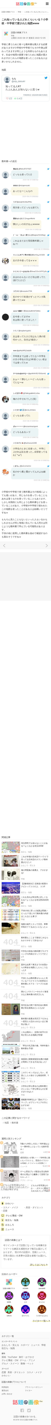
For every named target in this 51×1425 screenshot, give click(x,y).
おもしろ (9, 1224)
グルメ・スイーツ (10, 1363)
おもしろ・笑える (28, 865)
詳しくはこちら (37, 1265)
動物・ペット (27, 1363)
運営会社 (5, 1390)
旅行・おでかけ (26, 1357)
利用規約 (5, 1387)
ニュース (23, 1166)
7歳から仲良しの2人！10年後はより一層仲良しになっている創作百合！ (35, 1146)
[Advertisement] (25, 130)
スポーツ (25, 1345)
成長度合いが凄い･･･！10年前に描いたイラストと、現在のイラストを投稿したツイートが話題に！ (35, 1160)
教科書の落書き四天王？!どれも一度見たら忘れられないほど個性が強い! (34, 1021)
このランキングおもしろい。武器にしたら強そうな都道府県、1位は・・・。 (35, 1075)
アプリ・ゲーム (26, 1180)
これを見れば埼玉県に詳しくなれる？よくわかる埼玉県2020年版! (35, 900)
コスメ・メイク (10, 1207)
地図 (6, 1123)
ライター (28, 1390)
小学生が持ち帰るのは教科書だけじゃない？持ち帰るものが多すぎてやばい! (34, 1089)
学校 (23, 879)
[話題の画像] (25, 4)
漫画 (4, 1357)
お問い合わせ (7, 1394)
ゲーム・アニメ (27, 1360)
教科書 (15, 1123)
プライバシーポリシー (34, 1387)
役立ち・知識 (26, 852)
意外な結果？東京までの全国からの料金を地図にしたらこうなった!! (34, 967)
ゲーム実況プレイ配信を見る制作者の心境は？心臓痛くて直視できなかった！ (34, 1174)
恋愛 (22, 1152)
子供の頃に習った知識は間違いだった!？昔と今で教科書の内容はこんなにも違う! (34, 913)
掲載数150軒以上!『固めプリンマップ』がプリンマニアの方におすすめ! (34, 1102)
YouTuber (12, 1357)
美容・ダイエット (34, 1207)
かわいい (9, 1203)
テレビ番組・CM (14, 1215)
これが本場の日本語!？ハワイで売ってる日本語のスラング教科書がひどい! (34, 859)
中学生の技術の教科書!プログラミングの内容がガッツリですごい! (34, 954)
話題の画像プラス (19, 32)
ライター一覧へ (40, 1321)
